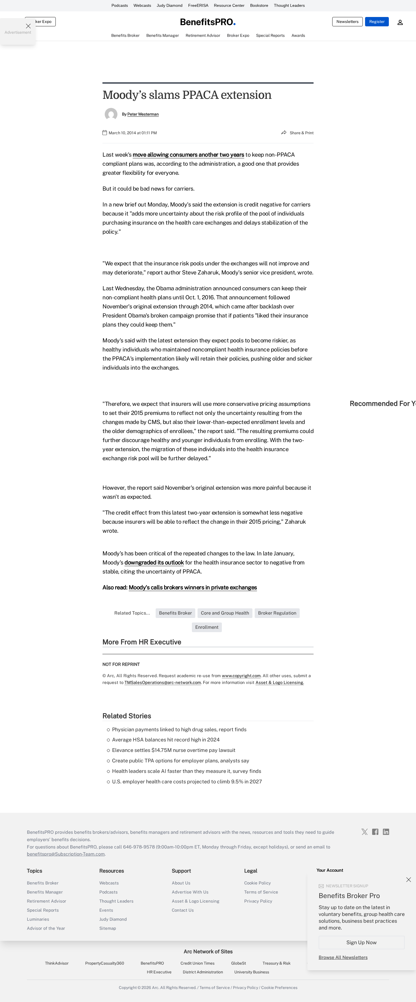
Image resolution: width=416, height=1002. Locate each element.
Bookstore (259, 5)
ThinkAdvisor (56, 963)
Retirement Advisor (46, 901)
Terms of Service (261, 892)
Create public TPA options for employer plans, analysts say (180, 761)
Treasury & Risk (277, 963)
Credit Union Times (198, 963)
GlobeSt (238, 963)
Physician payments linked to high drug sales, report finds (179, 729)
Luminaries (38, 919)
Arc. (155, 987)
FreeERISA (198, 5)
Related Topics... (132, 613)
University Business (251, 972)
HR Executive (159, 972)
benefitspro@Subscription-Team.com (66, 854)
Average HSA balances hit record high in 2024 (166, 740)
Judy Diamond (170, 5)
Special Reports (43, 910)
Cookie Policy (257, 883)
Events (106, 910)
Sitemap (107, 928)
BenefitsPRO (152, 963)
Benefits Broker (43, 883)
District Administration (203, 972)
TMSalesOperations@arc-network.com (163, 682)
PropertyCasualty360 (104, 963)
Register (377, 21)
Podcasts (119, 5)
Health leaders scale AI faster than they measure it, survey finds (186, 771)
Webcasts (142, 5)
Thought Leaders (289, 5)
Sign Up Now (362, 942)
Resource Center (229, 5)
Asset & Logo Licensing (195, 901)
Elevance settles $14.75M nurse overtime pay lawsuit (173, 750)
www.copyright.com (241, 675)
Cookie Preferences (279, 987)
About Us (181, 883)
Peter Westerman (143, 114)
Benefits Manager (45, 892)
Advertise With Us (190, 892)
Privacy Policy (258, 901)
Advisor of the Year (46, 928)
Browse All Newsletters (343, 957)
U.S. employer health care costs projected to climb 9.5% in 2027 (187, 781)
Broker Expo (40, 21)
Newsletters (347, 21)
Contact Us (183, 910)
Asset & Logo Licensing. (280, 682)
